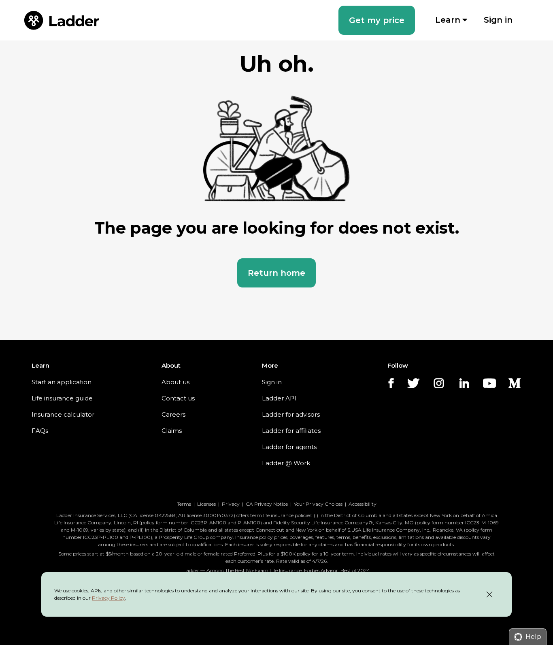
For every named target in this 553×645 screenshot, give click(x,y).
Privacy (231, 504)
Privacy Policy (108, 598)
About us (175, 382)
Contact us (178, 398)
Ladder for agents (289, 447)
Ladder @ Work (286, 463)
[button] (376, 20)
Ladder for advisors (291, 414)
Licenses (206, 504)
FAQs (40, 430)
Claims (172, 430)
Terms (184, 504)
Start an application (61, 382)
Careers (173, 414)
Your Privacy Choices (318, 504)
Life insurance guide (62, 398)
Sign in (272, 382)
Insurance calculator (63, 414)
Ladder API (279, 398)
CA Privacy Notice (267, 504)
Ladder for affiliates (291, 430)
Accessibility (362, 504)
